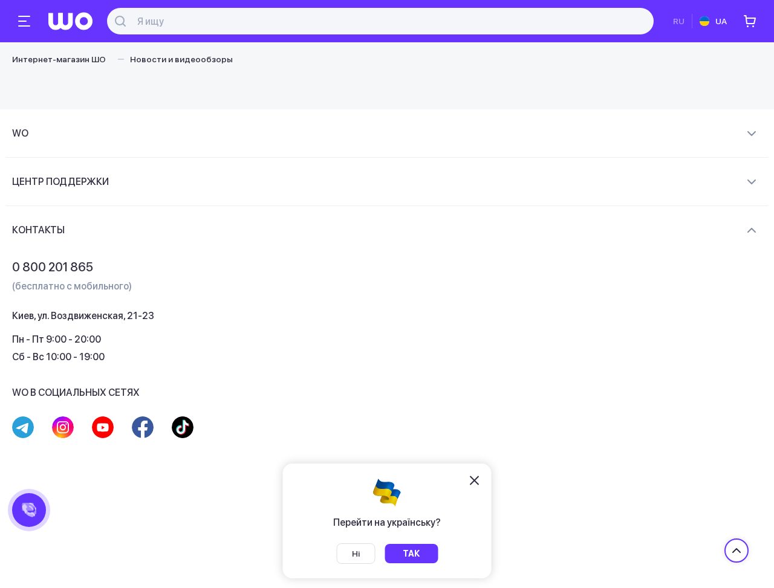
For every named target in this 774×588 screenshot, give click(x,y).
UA (721, 21)
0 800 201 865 (52, 267)
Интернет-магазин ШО (59, 59)
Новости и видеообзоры (181, 59)
